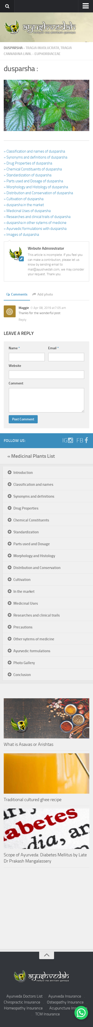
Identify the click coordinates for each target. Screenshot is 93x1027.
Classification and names (33, 484)
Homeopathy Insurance (23, 1008)
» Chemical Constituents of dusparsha (33, 169)
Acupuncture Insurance (68, 1008)
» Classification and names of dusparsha (34, 151)
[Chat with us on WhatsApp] (81, 1013)
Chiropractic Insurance (22, 1002)
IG (64, 440)
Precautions (22, 627)
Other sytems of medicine (33, 639)
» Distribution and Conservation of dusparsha (38, 193)
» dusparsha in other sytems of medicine (35, 222)
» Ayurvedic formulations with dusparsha (35, 228)
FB (79, 440)
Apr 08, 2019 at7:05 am (49, 308)
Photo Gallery (24, 663)
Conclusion (22, 675)
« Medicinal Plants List (31, 456)
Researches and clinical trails (36, 615)
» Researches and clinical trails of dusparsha (37, 217)
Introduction (23, 472)
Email (53, 348)
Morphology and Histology (34, 556)
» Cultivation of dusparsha (23, 199)
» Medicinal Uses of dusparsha (27, 211)
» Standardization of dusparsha (27, 175)
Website (15, 366)
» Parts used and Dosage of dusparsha (33, 181)
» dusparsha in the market (24, 205)
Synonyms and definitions (33, 496)
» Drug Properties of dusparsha (28, 163)
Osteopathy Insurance (65, 1002)
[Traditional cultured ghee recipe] (46, 773)
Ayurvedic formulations (31, 651)
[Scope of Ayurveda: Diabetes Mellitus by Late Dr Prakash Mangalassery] (46, 829)
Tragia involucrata (42, 48)
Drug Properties (25, 508)
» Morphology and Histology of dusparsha (36, 187)
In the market (23, 591)
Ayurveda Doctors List (24, 996)
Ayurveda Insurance (64, 996)
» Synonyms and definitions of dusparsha (35, 157)
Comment (16, 383)
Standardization (26, 532)
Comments (19, 294)
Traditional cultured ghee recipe (33, 799)
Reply (22, 320)
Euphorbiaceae (47, 54)
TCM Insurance (47, 1014)
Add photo (45, 294)
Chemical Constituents (31, 520)
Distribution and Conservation (37, 568)
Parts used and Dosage (31, 544)
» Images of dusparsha (21, 234)
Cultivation (22, 579)
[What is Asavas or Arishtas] (46, 718)
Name (14, 348)
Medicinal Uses (25, 603)
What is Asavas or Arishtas (28, 744)
